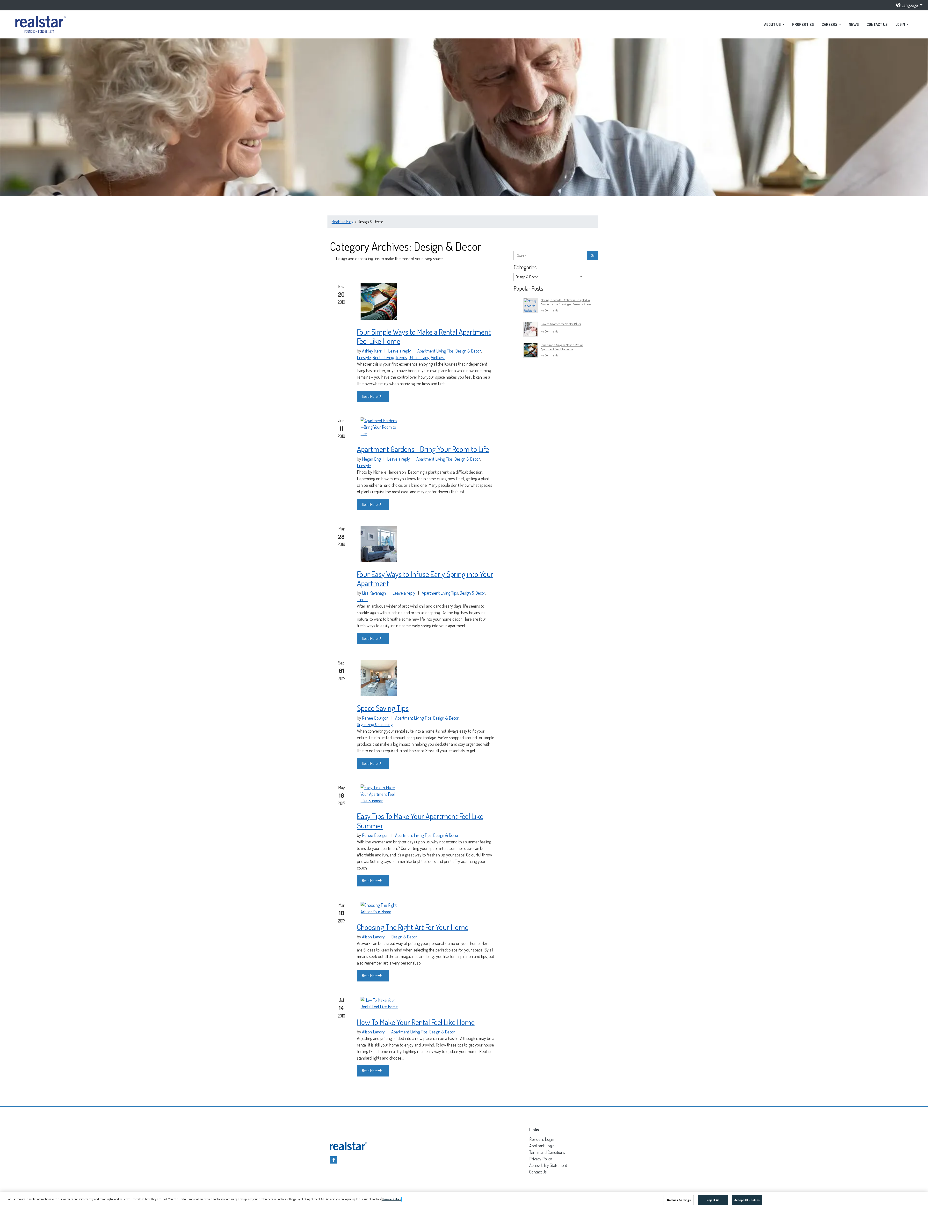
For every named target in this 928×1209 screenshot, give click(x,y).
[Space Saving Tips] (379, 678)
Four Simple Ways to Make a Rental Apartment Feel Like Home (424, 336)
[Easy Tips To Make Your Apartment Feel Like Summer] (380, 794)
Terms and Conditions (547, 1152)
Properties (803, 24)
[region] (464, 1200)
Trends (401, 357)
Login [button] (900, 24)
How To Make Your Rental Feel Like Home (416, 1022)
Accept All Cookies (747, 1200)
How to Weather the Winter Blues (561, 324)
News (854, 24)
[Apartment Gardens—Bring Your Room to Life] (380, 427)
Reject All (712, 1200)
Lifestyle (364, 357)
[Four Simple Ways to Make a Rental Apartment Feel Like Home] (379, 301)
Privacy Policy (540, 1158)
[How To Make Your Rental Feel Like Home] (380, 1003)
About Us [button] (773, 24)
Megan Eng (371, 459)
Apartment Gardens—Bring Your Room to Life (423, 449)
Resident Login (541, 1139)
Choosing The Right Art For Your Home (412, 927)
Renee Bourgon (375, 717)
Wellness (438, 357)
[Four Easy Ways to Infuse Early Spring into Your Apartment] (379, 543)
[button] (909, 5)
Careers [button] (830, 24)
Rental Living (383, 357)
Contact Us (877, 24)
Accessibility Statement (548, 1165)
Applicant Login (542, 1145)
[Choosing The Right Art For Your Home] (380, 908)
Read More (370, 396)
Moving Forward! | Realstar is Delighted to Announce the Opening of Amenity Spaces (566, 302)
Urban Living (419, 357)
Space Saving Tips (383, 708)
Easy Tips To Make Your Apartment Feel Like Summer (420, 820)
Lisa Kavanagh (374, 593)
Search (521, 255)
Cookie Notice (391, 1199)
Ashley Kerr (372, 350)
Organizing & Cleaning (374, 724)
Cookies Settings (679, 1200)
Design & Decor (468, 350)
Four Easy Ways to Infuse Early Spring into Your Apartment (425, 578)
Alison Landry (373, 936)
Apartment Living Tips (435, 350)
